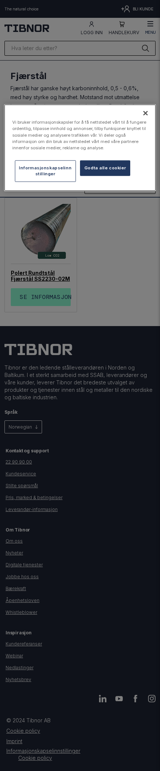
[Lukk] (145, 113)
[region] (80, 147)
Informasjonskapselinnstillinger (45, 170)
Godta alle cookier (105, 167)
